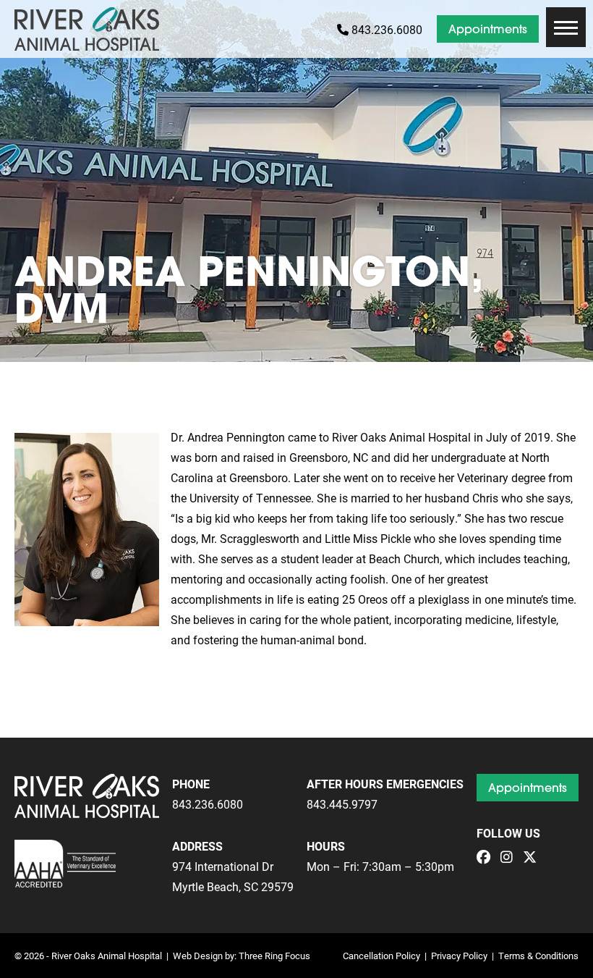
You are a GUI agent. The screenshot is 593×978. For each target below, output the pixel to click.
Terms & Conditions (538, 955)
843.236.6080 (385, 29)
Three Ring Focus (274, 955)
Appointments (487, 29)
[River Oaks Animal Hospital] (86, 29)
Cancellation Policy (381, 955)
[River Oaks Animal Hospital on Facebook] (487, 857)
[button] (566, 27)
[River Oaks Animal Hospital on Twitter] (533, 857)
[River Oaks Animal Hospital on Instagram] (510, 857)
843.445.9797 (342, 804)
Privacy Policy (459, 955)
